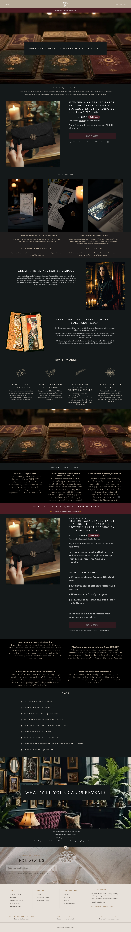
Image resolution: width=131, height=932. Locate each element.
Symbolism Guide (43, 897)
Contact (66, 894)
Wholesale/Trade (43, 900)
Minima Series (15, 903)
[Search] (117, 4)
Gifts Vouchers (15, 906)
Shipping (82, 120)
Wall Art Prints (15, 894)
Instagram (96, 906)
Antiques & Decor (16, 900)
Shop (12, 890)
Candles (13, 897)
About (39, 894)
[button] (65, 702)
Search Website (69, 903)
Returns (66, 900)
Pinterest (108, 906)
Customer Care (70, 890)
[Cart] (125, 4)
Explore (40, 890)
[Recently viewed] (121, 4)
